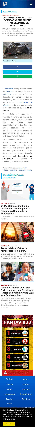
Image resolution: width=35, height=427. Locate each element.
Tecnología (26, 399)
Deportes (9, 399)
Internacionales (9, 394)
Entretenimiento (26, 394)
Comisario (13, 170)
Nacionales (26, 389)
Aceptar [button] (8, 423)
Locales (9, 389)
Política (25, 379)
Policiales (9, 379)
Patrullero (21, 170)
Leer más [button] (12, 419)
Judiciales (25, 384)
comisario (9, 89)
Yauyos (9, 91)
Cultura (9, 404)
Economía (9, 384)
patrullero (7, 94)
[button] (31, 4)
